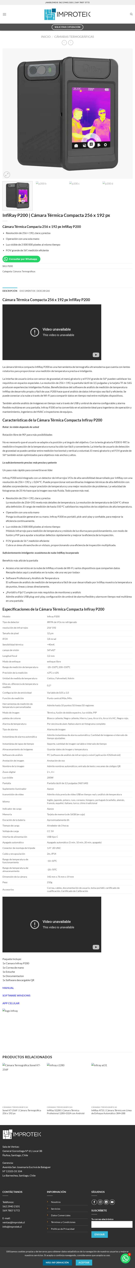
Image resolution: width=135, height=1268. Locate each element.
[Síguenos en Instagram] (100, 1202)
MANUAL (8, 987)
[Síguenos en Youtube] (112, 1202)
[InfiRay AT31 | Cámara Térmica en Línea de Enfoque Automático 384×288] (112, 1083)
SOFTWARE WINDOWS (16, 995)
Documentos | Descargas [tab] (35, 291)
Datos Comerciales (60, 1215)
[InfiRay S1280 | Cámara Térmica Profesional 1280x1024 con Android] (67, 1083)
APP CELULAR (10, 1003)
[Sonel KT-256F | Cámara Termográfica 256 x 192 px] (23, 1083)
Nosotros (56, 1202)
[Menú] (4, 14)
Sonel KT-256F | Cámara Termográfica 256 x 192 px (21, 1112)
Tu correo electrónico (102, 1219)
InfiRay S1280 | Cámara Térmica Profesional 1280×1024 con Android (65, 1112)
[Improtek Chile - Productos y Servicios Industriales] (67, 14)
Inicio (46, 36)
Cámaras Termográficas (74, 36)
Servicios (55, 1208)
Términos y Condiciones (63, 1222)
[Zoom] (7, 174)
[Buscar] (131, 14)
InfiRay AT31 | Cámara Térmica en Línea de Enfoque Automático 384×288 (111, 1112)
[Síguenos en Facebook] (94, 1202)
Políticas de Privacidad (62, 1228)
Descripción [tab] (9, 291)
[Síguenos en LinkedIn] (106, 1202)
